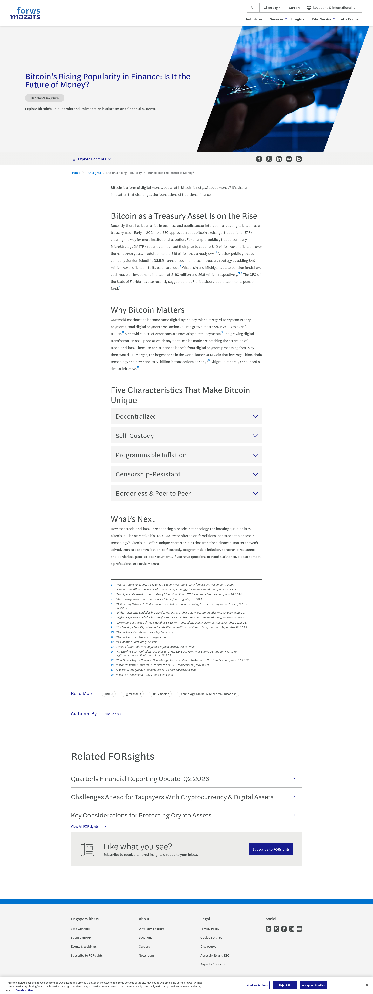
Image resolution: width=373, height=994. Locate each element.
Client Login (272, 7)
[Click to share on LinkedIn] (279, 159)
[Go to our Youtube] (299, 928)
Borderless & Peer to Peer (153, 492)
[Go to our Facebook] (284, 928)
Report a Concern (212, 964)
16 (112, 665)
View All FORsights (84, 826)
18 (112, 675)
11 (112, 637)
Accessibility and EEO (214, 955)
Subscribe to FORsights (271, 849)
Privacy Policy (209, 928)
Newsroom (146, 955)
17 (112, 670)
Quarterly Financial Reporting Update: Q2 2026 (140, 778)
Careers (294, 7)
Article (108, 694)
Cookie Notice (24, 990)
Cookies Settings (257, 985)
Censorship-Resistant (148, 473)
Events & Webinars (84, 946)
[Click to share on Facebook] (259, 159)
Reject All (285, 985)
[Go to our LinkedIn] (268, 928)
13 (112, 647)
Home (76, 172)
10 (112, 632)
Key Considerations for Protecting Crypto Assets (141, 814)
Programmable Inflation (151, 454)
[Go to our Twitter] (276, 928)
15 (112, 660)
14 (112, 651)
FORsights (94, 172)
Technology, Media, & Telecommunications (208, 694)
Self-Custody (135, 435)
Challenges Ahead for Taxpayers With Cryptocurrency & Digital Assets (172, 796)
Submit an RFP (81, 937)
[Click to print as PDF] (299, 159)
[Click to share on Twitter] (269, 159)
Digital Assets (132, 694)
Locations (145, 937)
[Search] (253, 7)
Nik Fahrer (112, 713)
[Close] (367, 985)
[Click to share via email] (289, 159)
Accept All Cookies (313, 985)
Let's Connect (80, 928)
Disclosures (208, 946)
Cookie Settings (211, 937)
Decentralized (136, 416)
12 (112, 642)
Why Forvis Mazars (151, 928)
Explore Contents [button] (92, 158)
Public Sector (160, 694)
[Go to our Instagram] (291, 928)
